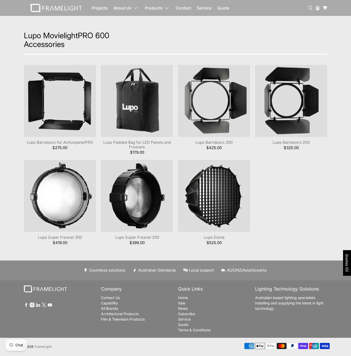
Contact (183, 8)
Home (183, 297)
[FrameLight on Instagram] (32, 306)
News (183, 308)
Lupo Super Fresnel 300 (60, 237)
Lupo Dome (214, 237)
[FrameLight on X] (44, 306)
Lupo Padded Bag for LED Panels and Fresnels (137, 144)
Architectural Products (120, 314)
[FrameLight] (56, 8)
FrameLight (42, 347)
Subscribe (186, 314)
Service (204, 8)
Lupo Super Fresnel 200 (137, 237)
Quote (223, 8)
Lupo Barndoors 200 (291, 142)
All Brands (109, 308)
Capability (109, 303)
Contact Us (110, 297)
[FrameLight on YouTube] (50, 306)
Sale (181, 303)
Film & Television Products (123, 319)
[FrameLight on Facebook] (26, 306)
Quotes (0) (347, 263)
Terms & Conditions (194, 330)
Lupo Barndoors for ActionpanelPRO (60, 142)
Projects (100, 8)
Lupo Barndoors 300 (214, 142)
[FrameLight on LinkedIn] (38, 306)
